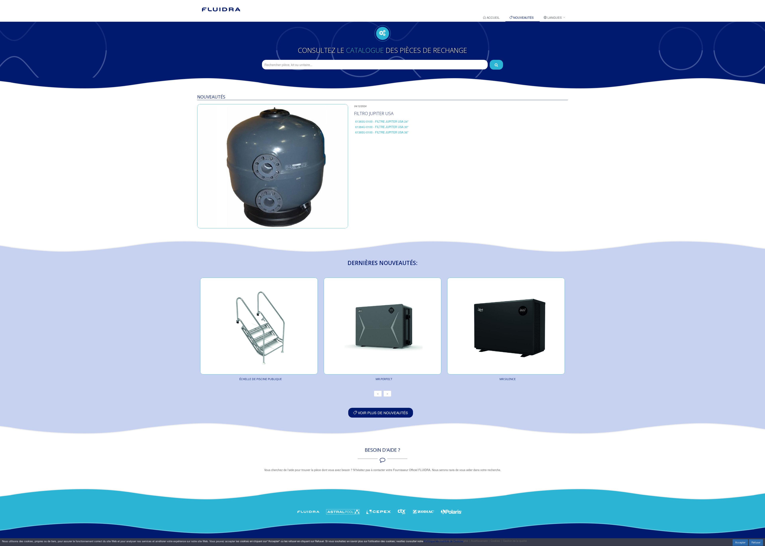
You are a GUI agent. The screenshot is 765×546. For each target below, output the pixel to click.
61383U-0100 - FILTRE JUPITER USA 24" (381, 121)
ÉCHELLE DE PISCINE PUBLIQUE (260, 379)
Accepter (740, 542)
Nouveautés (523, 17)
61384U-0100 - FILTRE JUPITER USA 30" (381, 127)
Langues (554, 17)
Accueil (492, 17)
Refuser (755, 542)
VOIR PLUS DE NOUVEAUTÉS (382, 412)
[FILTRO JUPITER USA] (272, 166)
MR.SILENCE (507, 379)
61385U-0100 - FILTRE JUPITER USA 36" (381, 132)
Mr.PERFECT (384, 379)
